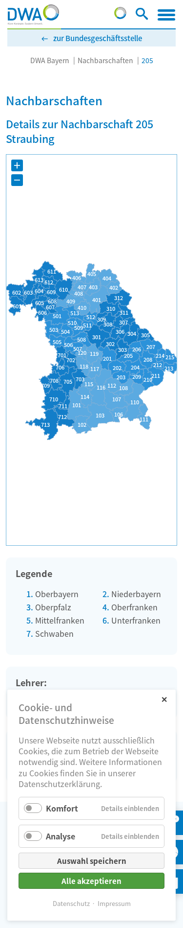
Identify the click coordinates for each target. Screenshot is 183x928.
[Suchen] (142, 16)
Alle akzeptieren (91, 881)
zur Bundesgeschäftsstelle (97, 38)
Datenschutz (71, 903)
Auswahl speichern (91, 861)
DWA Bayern (49, 60)
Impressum (114, 903)
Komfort (62, 808)
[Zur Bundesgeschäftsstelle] (120, 16)
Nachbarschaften (105, 60)
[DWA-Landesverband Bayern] (33, 14)
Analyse (60, 836)
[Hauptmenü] (166, 14)
